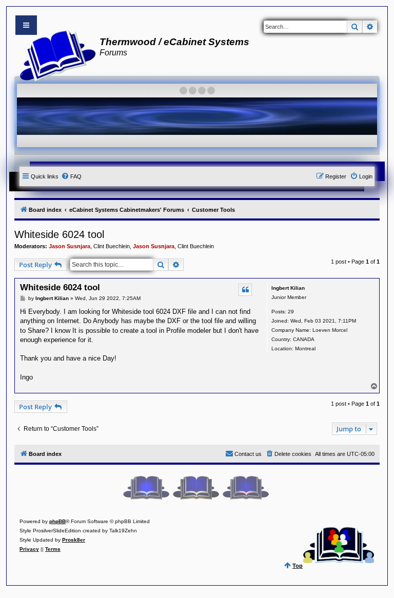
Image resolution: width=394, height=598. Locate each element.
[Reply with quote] (245, 290)
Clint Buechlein (111, 246)
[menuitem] (71, 176)
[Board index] (55, 54)
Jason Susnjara (69, 246)
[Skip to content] (26, 25)
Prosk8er (73, 540)
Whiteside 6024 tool (59, 234)
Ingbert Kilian (288, 288)
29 (291, 311)
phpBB (57, 521)
